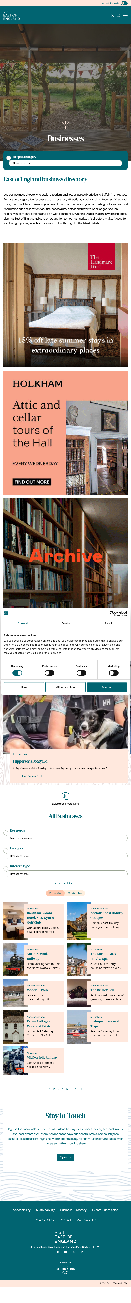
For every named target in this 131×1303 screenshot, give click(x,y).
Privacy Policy (44, 1220)
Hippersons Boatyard (30, 761)
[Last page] (81, 1089)
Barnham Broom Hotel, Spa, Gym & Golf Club (40, 917)
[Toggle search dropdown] (118, 15)
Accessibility (22, 1210)
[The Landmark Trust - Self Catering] (65, 305)
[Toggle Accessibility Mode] (124, 3)
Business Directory (73, 1210)
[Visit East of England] (11, 15)
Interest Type (20, 866)
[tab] (63, 784)
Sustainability (45, 1210)
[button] (125, 15)
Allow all (107, 687)
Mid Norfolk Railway (42, 1057)
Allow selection (65, 687)
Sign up (64, 1157)
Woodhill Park (37, 990)
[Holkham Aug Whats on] (65, 433)
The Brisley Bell (102, 990)
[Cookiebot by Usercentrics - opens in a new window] (112, 613)
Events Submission (105, 1210)
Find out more (30, 776)
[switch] (49, 673)
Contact (65, 1220)
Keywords (17, 830)
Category (17, 848)
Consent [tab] (23, 623)
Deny (24, 687)
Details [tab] (65, 623)
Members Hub (86, 1220)
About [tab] (108, 623)
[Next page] (74, 1089)
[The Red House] (65, 560)
